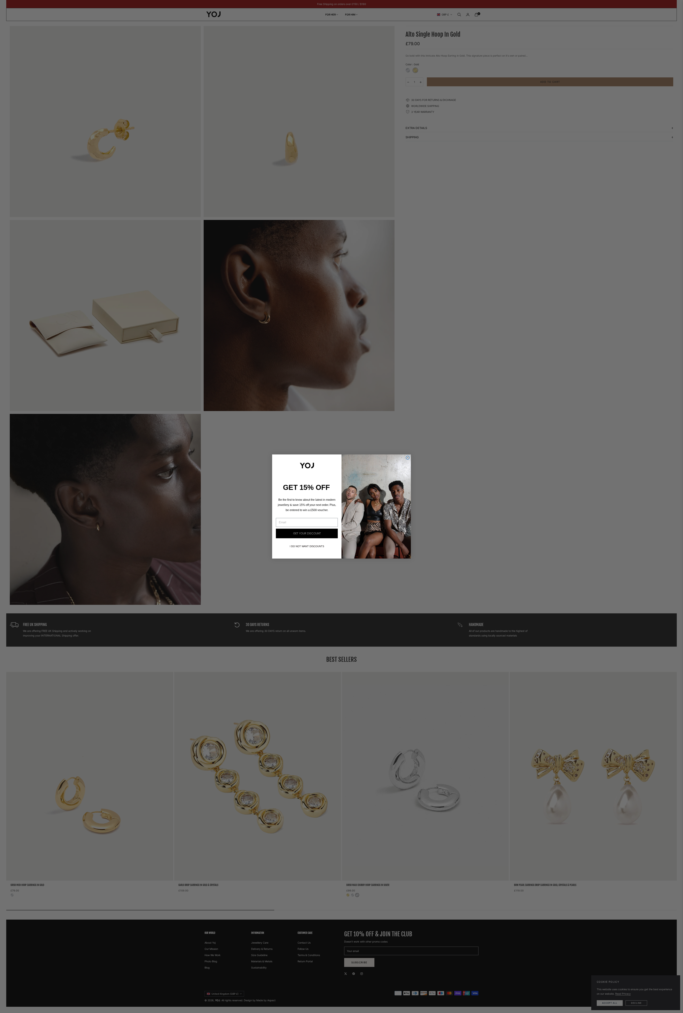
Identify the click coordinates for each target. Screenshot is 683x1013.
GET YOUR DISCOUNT (307, 533)
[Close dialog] (407, 457)
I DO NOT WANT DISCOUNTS (307, 546)
